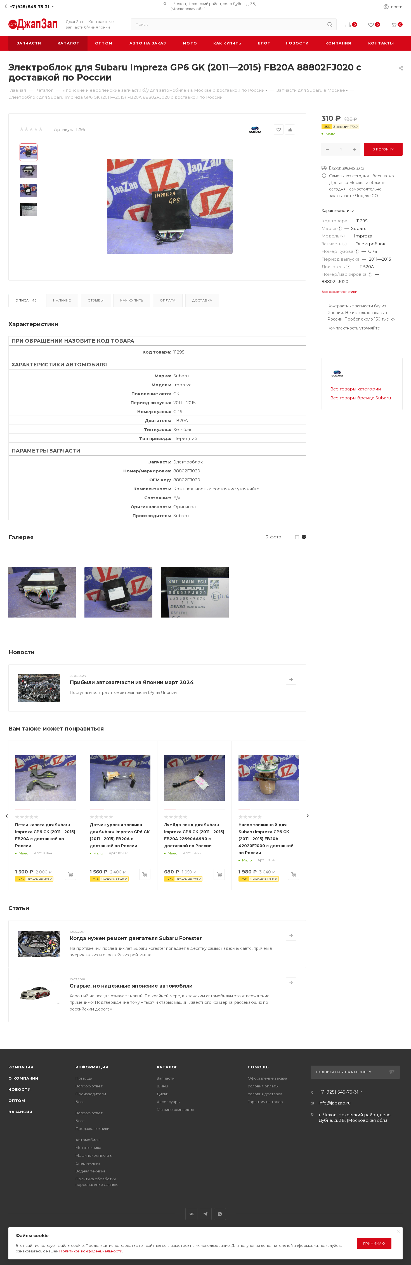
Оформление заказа (267, 1078)
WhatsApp (220, 1214)
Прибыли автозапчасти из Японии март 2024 (132, 682)
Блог (79, 1101)
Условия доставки (265, 1094)
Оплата (168, 300)
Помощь (83, 1078)
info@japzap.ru (335, 1103)
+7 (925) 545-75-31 (29, 6)
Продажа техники (92, 1128)
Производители (90, 1094)
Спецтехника (87, 1163)
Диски (162, 1094)
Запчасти (165, 1078)
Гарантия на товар (265, 1101)
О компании (23, 1078)
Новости (19, 1089)
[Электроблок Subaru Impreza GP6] (42, 592)
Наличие (62, 300)
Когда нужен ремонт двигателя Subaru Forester (136, 938)
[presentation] (6, 815)
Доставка (202, 300)
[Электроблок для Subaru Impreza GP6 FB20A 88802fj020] (170, 206)
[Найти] (330, 24)
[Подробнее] (291, 679)
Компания (20, 1067)
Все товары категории (355, 389)
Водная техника (90, 1171)
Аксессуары (168, 1101)
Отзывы (96, 300)
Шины (162, 1086)
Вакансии (20, 1111)
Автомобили (87, 1139)
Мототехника (88, 1147)
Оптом (16, 1100)
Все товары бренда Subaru (360, 398)
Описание (25, 300)
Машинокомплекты (93, 1155)
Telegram (206, 1214)
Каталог (167, 1067)
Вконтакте (191, 1214)
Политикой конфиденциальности (90, 1251)
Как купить (131, 300)
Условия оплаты (263, 1086)
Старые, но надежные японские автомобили (131, 986)
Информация (91, 1067)
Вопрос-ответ (89, 1086)
